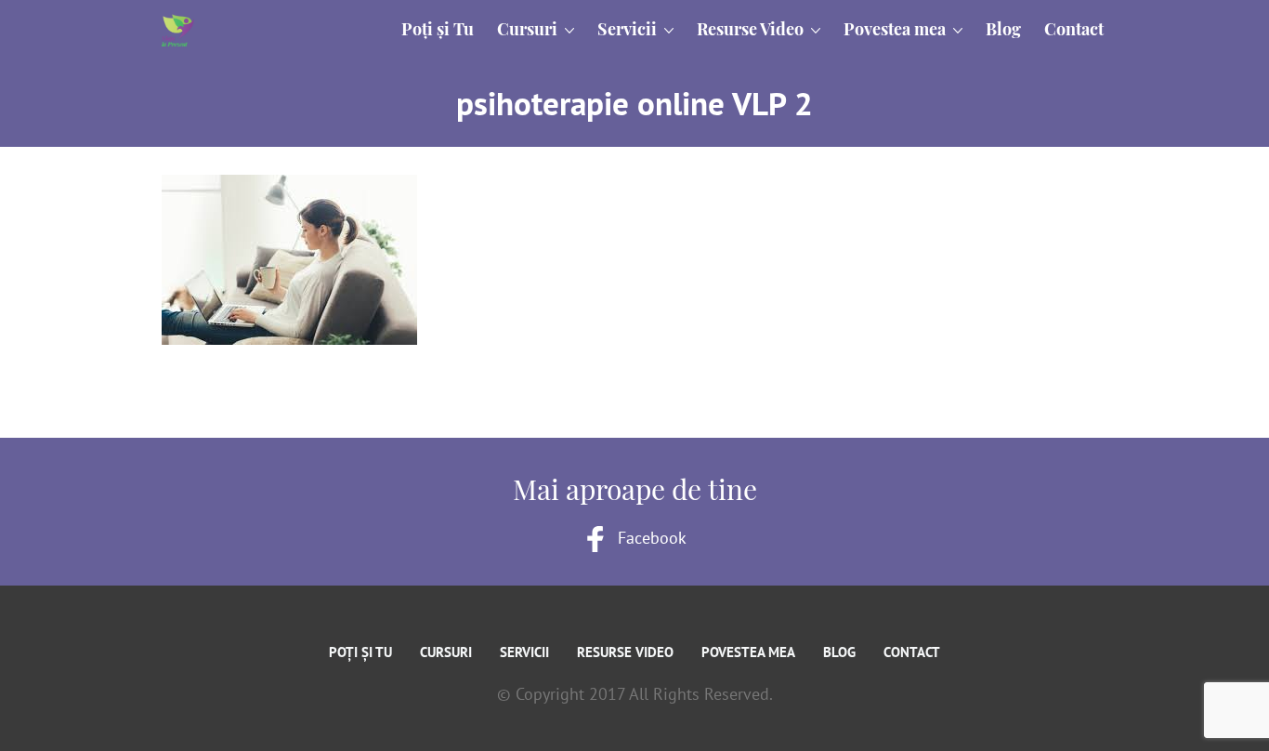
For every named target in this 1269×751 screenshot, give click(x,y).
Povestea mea (748, 652)
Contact (911, 652)
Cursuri (446, 652)
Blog (839, 652)
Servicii (524, 652)
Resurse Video (625, 652)
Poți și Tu (360, 652)
